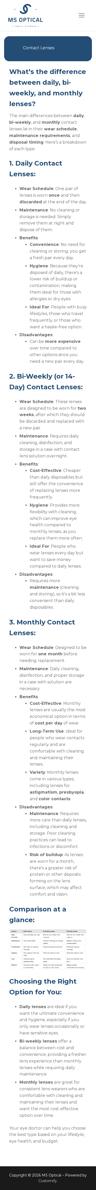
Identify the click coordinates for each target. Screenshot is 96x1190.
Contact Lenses (38, 47)
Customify (47, 1181)
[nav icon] (81, 15)
